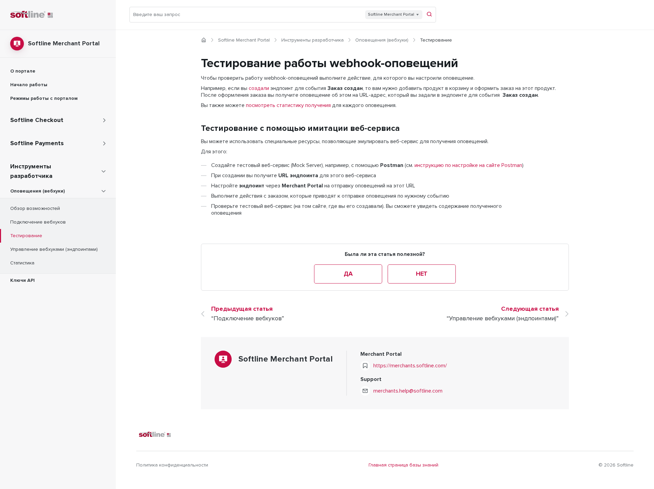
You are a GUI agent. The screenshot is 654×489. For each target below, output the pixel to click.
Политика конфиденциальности (172, 465)
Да (348, 274)
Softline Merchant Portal (244, 40)
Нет (421, 274)
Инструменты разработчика (312, 40)
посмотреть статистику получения (288, 105)
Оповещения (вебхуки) (381, 40)
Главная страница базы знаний (403, 465)
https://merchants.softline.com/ (410, 365)
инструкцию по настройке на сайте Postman (468, 165)
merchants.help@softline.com (407, 391)
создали (259, 88)
